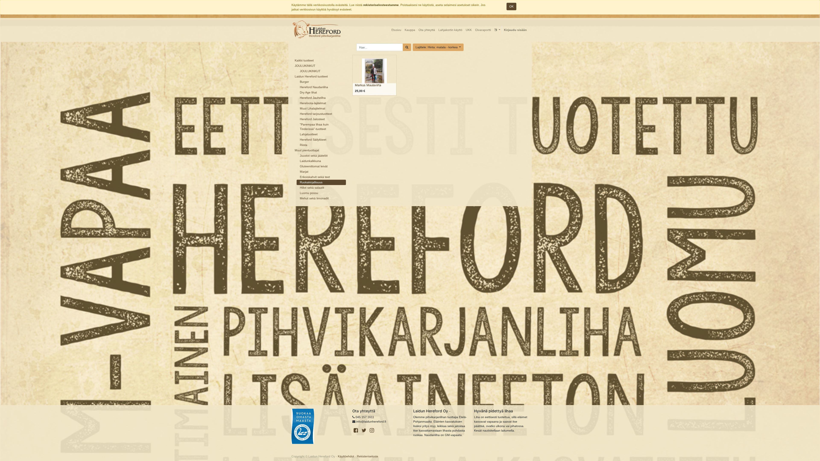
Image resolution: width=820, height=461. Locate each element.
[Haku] (407, 47)
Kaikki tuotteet (304, 60)
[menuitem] (396, 30)
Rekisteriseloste (367, 456)
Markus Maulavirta (368, 85)
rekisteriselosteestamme (381, 5)
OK (511, 6)
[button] (438, 47)
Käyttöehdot (346, 456)
